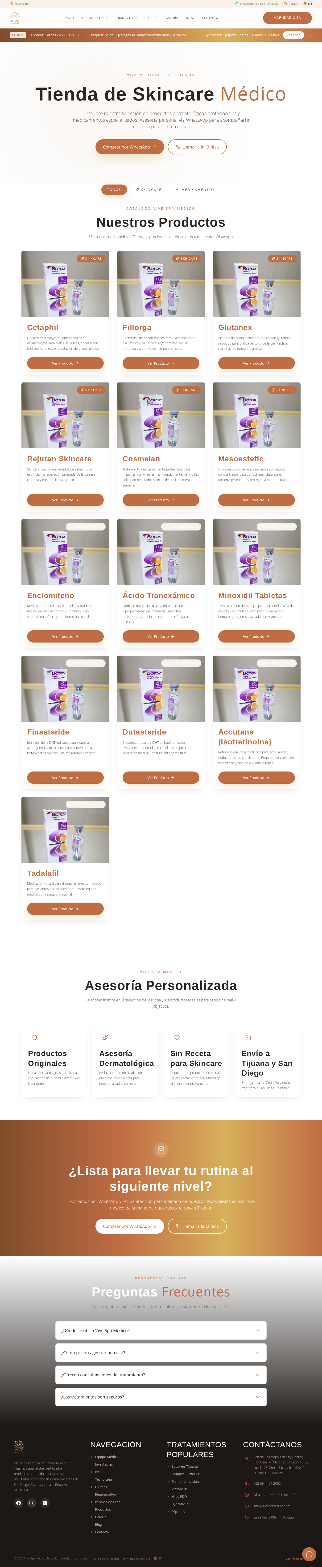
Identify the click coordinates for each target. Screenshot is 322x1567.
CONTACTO (210, 18)
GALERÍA (172, 18)
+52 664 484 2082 (267, 1483)
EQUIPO (152, 18)
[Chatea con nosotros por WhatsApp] (309, 1554)
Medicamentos (198, 189)
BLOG (190, 18)
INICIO (69, 18)
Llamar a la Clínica (200, 147)
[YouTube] (45, 1503)
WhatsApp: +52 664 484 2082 (275, 1494)
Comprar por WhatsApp (126, 147)
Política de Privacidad (105, 1559)
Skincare (151, 189)
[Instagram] (32, 1503)
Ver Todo (294, 35)
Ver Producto (62, 363)
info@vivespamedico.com (271, 1506)
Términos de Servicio (136, 1559)
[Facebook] (18, 1503)
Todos (114, 189)
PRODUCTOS (125, 18)
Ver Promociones (297, 1559)
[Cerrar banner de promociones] (309, 35)
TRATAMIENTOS (93, 18)
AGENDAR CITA (287, 18)
